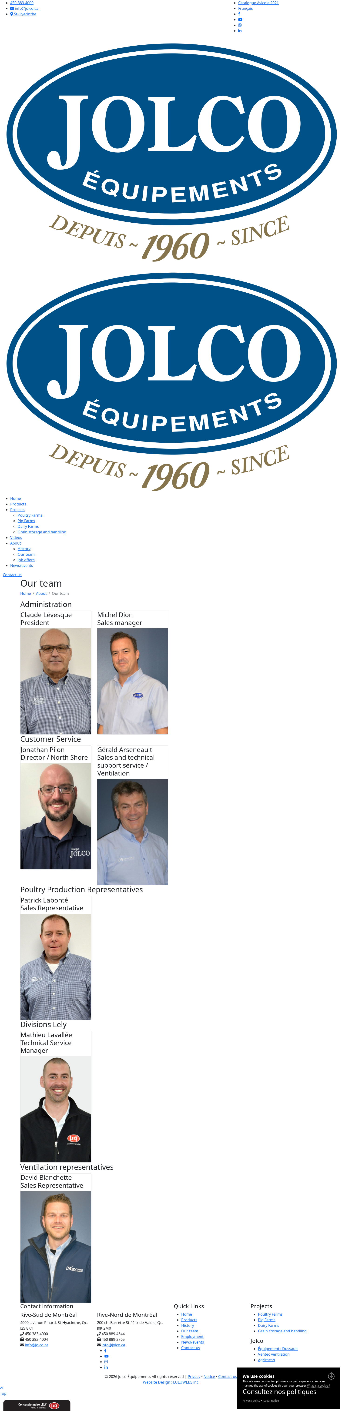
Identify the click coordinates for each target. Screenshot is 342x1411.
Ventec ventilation (274, 1354)
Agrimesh (266, 1359)
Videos (16, 537)
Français (245, 8)
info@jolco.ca (26, 8)
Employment (192, 1336)
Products (18, 504)
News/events (21, 565)
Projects (17, 509)
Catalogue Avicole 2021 (258, 2)
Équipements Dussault (278, 1348)
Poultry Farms (30, 515)
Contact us (12, 574)
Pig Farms (26, 520)
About (15, 543)
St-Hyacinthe (24, 14)
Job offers (26, 559)
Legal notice (271, 1401)
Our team (26, 554)
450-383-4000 (22, 2)
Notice (209, 1376)
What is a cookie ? (318, 1386)
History (24, 548)
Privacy (194, 1376)
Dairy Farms (28, 526)
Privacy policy (251, 1401)
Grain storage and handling (42, 532)
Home (15, 498)
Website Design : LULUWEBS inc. (171, 1382)
